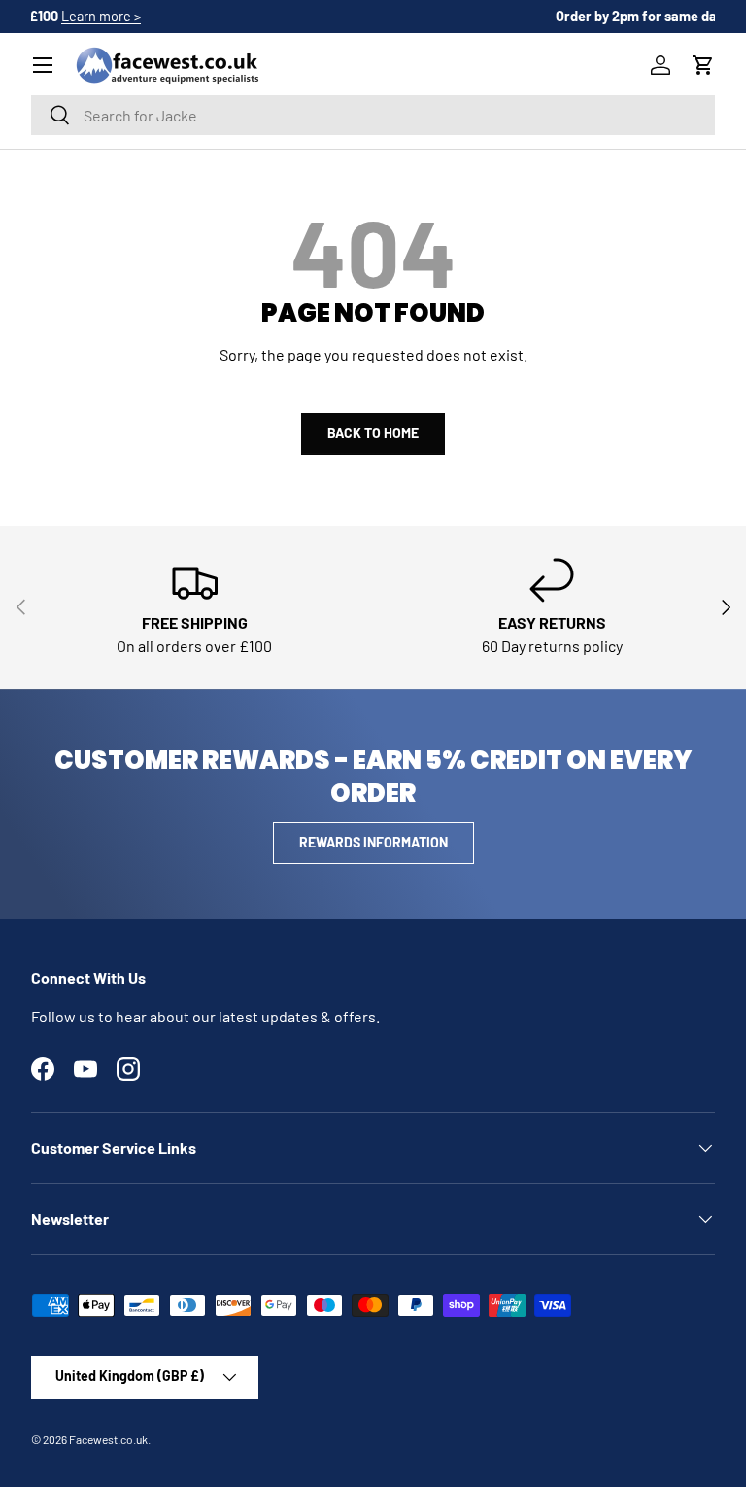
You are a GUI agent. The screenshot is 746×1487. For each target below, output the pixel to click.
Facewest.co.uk (108, 1439)
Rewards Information (373, 842)
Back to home (373, 433)
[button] (703, 65)
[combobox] (373, 115)
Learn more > (470, 16)
